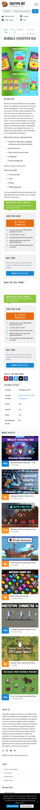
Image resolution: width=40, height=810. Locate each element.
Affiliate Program (9, 792)
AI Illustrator (23, 395)
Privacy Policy (8, 780)
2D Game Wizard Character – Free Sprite (24, 463)
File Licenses (8, 773)
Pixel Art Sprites (17, 632)
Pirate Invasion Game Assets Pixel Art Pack (24, 563)
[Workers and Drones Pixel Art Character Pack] (20, 515)
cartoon (31, 34)
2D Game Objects (17, 598)
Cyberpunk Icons (17, 498)
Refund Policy (8, 777)
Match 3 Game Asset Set (20, 596)
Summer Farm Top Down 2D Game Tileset (24, 663)
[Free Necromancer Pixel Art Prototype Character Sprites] (20, 615)
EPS (29, 395)
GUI (12, 30)
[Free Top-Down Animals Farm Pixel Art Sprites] (20, 682)
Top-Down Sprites (17, 698)
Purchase (20, 273)
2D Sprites (15, 465)
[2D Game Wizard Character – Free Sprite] (20, 448)
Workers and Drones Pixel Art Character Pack (24, 529)
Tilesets (14, 665)
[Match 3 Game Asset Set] (20, 582)
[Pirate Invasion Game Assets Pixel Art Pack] (20, 548)
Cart (24, 20)
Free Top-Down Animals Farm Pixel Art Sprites (24, 696)
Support (26, 16)
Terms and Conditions (11, 769)
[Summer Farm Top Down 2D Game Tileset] (20, 648)
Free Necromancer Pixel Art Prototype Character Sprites (24, 629)
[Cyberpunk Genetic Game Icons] (20, 481)
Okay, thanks (13, 806)
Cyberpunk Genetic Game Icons (22, 496)
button (30, 30)
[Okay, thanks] (37, 802)
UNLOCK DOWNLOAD (20, 223)
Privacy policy (27, 806)
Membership (9, 16)
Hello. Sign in (9, 20)
